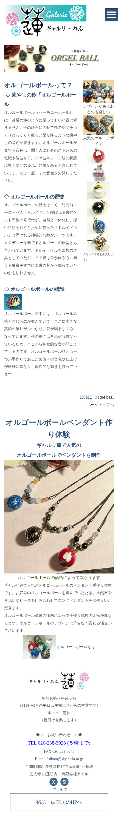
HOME (86, 397)
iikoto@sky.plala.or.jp (66, 759)
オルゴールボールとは (76, 646)
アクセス (60, 789)
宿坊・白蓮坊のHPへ (59, 802)
